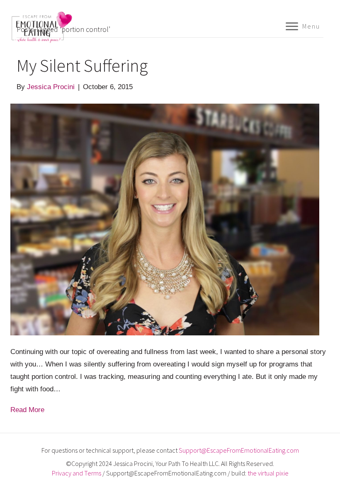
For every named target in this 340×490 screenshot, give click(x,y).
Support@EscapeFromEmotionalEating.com (239, 450)
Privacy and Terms (76, 473)
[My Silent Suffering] (164, 219)
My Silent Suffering (82, 65)
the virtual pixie (268, 473)
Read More (27, 410)
